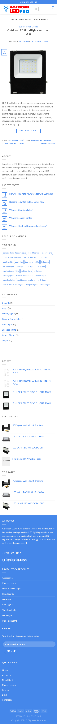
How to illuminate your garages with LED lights (31, 193)
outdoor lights (7, 143)
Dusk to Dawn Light (11, 588)
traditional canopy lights (26, 280)
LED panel (41, 266)
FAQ (39, 716)
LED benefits (8, 262)
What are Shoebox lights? (21, 209)
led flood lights (45, 140)
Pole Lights (7, 604)
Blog (4, 694)
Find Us (5, 689)
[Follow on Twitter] (14, 560)
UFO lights (42, 280)
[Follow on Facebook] (4, 560)
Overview (20, 716)
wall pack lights (31, 284)
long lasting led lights (11, 271)
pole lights (38, 271)
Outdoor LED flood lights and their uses (28, 32)
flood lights (32, 27)
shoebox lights (40, 275)
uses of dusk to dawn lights (13, 284)
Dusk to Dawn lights (11, 319)
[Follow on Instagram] (9, 560)
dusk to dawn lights (31, 257)
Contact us (7, 699)
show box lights (9, 280)
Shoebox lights (9, 329)
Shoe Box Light (9, 610)
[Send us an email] (19, 560)
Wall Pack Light (9, 620)
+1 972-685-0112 (11, 553)
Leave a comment (48, 143)
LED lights (30, 266)
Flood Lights (8, 593)
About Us (6, 675)
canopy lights (47, 253)
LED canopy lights (32, 262)
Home (5, 670)
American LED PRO (40, 41)
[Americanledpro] (16, 9)
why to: (5, 340)
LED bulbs (19, 262)
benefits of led (33, 253)
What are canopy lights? (20, 217)
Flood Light (7, 680)
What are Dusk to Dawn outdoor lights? (28, 226)
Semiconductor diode (24, 275)
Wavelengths (45, 284)
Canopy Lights (9, 583)
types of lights (8, 335)
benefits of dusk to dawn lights (14, 253)
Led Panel (6, 599)
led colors (45, 262)
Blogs (22, 27)
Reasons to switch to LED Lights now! (27, 201)
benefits (6, 302)
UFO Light (7, 615)
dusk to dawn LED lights (12, 257)
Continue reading (28, 131)
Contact (31, 716)
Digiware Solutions (37, 720)
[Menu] (36, 9)
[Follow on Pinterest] (24, 560)
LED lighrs (20, 266)
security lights (18, 143)
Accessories (8, 577)
